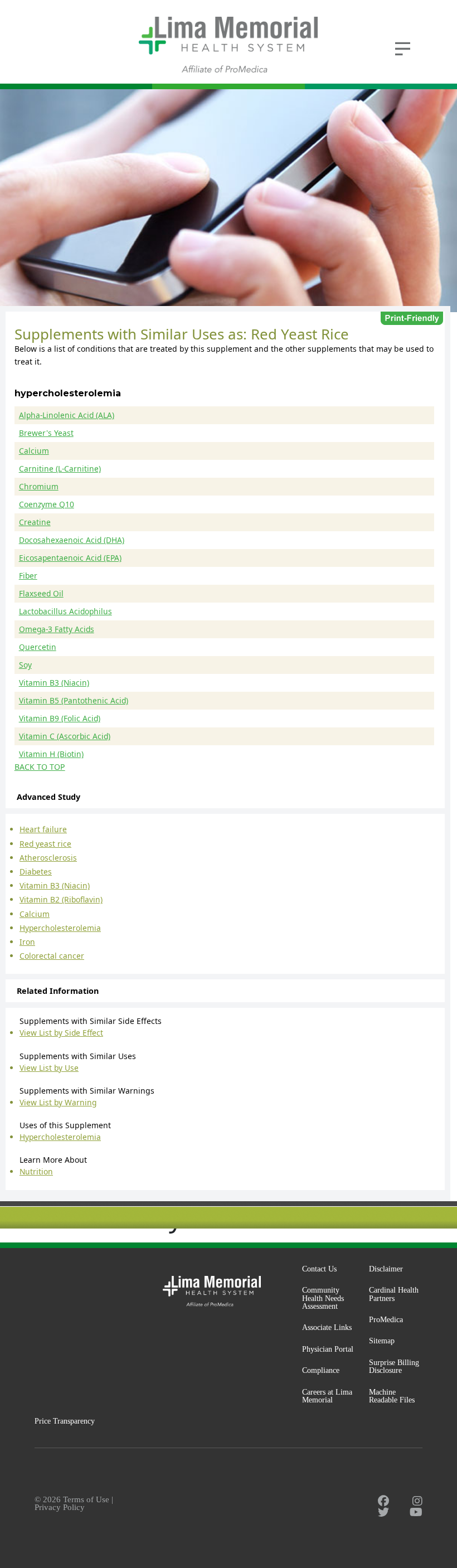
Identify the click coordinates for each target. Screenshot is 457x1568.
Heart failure (43, 829)
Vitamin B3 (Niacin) (54, 682)
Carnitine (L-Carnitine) (60, 468)
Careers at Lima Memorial (327, 1396)
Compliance (320, 1370)
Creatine (35, 522)
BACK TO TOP (39, 767)
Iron (27, 941)
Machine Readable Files (392, 1396)
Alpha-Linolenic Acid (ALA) (66, 415)
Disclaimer (386, 1268)
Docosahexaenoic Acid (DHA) (71, 540)
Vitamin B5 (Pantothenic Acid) (73, 700)
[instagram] (417, 1501)
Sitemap (382, 1340)
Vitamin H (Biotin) (51, 754)
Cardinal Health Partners (394, 1294)
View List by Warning (58, 1102)
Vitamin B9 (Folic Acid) (59, 718)
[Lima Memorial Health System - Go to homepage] (228, 44)
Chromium (39, 486)
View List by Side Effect (61, 1032)
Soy (25, 664)
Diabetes (36, 871)
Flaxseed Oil (41, 593)
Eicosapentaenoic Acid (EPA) (70, 557)
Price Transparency (65, 1420)
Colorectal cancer (52, 955)
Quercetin (37, 647)
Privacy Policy (60, 1507)
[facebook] (383, 1501)
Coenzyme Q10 (46, 504)
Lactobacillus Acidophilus (65, 611)
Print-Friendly (412, 318)
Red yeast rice (45, 843)
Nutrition (36, 1171)
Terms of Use (86, 1499)
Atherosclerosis (48, 857)
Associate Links (327, 1327)
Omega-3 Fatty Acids (56, 629)
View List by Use (49, 1067)
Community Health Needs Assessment (323, 1297)
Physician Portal (327, 1348)
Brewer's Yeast (46, 433)
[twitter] (383, 1512)
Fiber (28, 575)
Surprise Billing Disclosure (394, 1366)
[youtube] (416, 1512)
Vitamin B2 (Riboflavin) (61, 899)
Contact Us (319, 1268)
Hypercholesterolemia (60, 928)
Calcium (34, 450)
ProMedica (386, 1319)
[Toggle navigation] (402, 47)
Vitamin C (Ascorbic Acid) (64, 736)
